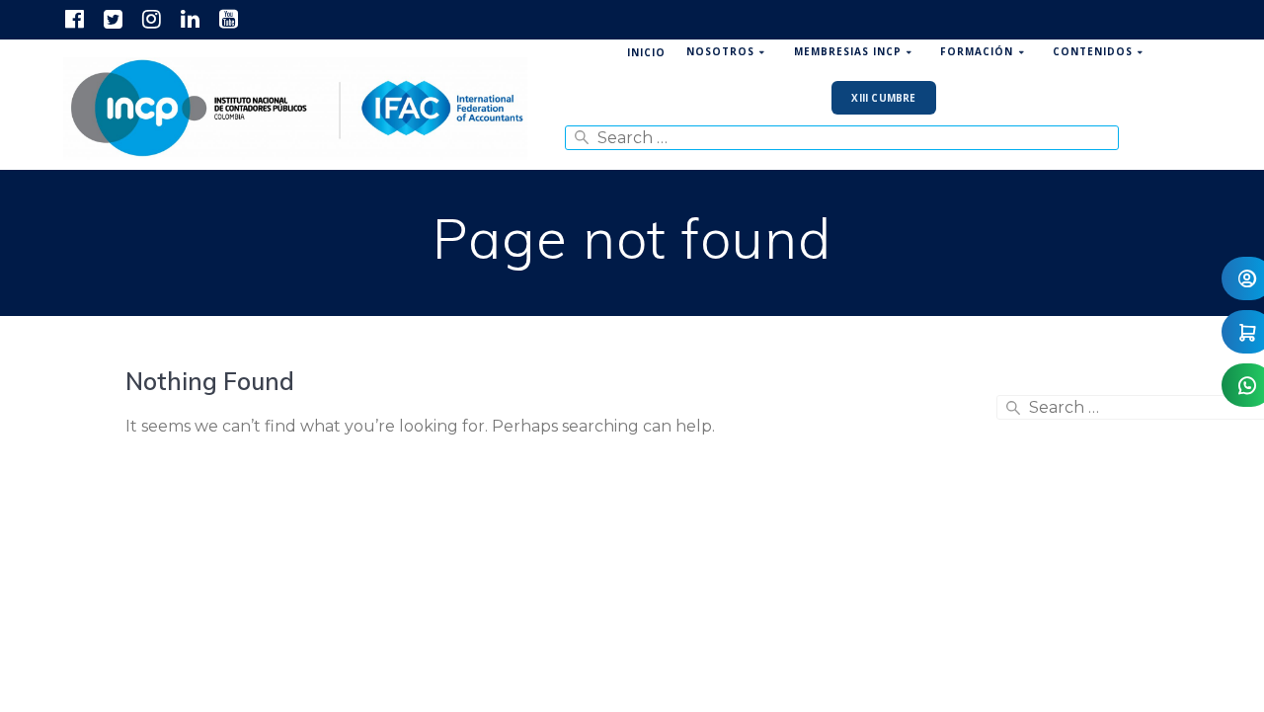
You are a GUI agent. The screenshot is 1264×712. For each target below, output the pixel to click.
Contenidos (1093, 51)
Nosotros (720, 51)
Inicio (646, 52)
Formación (976, 51)
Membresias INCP (848, 51)
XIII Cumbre (883, 98)
